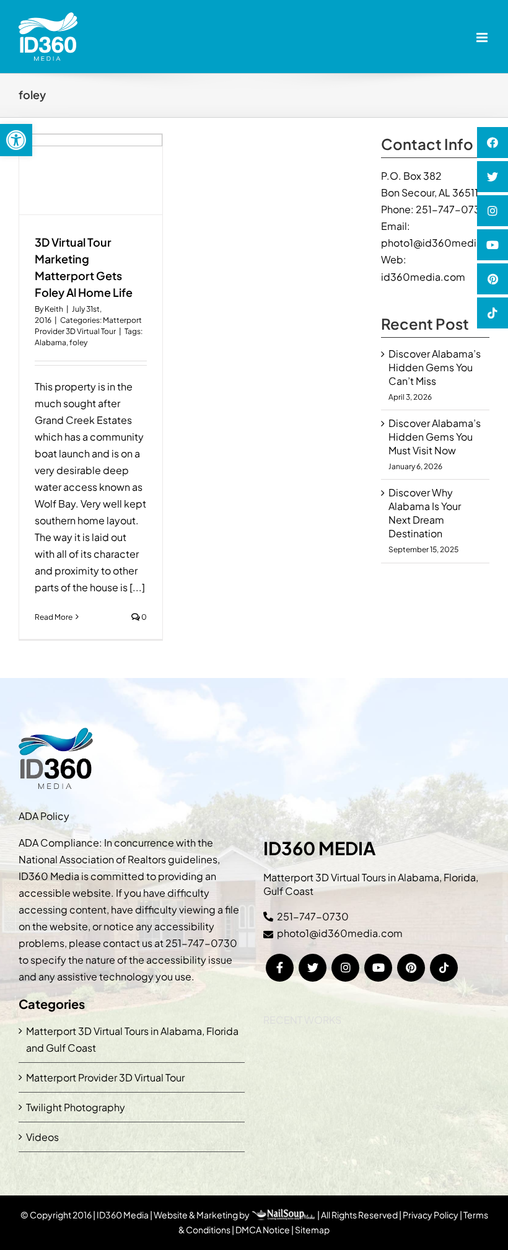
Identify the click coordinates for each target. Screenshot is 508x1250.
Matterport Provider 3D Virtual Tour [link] (105, 1077)
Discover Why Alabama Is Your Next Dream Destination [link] (424, 513)
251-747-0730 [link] (452, 209)
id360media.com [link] (423, 276)
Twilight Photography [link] (75, 1107)
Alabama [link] (50, 342)
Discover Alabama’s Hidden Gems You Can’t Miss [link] (434, 367)
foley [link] (78, 342)
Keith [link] (54, 309)
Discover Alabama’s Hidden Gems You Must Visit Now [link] (434, 436)
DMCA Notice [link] (262, 1229)
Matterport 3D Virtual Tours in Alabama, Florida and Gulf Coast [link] (132, 1039)
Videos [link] (42, 1136)
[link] (16, 140)
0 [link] (143, 617)
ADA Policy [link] (44, 815)
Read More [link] (53, 617)
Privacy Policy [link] (430, 1214)
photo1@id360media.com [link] (444, 242)
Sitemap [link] (312, 1229)
